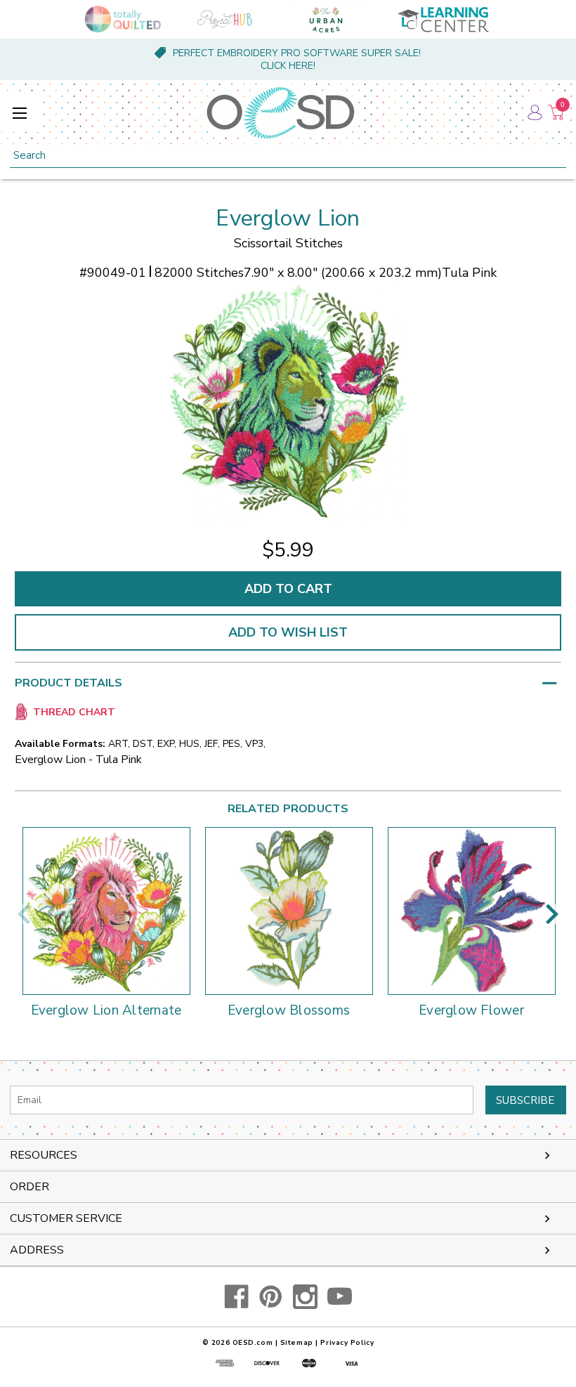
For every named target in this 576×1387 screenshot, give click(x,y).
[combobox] (288, 155)
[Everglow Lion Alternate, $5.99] (106, 911)
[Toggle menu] (19, 112)
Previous (24, 914)
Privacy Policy (347, 1343)
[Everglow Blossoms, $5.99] (289, 911)
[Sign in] (533, 112)
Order (29, 1186)
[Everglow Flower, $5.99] (472, 911)
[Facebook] (236, 1296)
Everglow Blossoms (289, 1011)
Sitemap (296, 1343)
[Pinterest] (270, 1296)
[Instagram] (305, 1296)
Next (552, 914)
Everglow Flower (471, 1011)
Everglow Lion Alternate (106, 1011)
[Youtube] (339, 1296)
